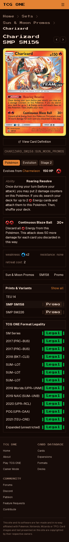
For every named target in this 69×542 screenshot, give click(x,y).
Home (8, 16)
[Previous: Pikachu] (56, 39)
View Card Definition (36, 142)
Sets (27, 16)
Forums (7, 485)
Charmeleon (31, 171)
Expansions (45, 457)
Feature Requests (14, 503)
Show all (57, 288)
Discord (8, 491)
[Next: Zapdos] (63, 39)
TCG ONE (14, 4)
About (7, 457)
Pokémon (11, 163)
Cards (41, 450)
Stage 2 (46, 163)
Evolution (29, 163)
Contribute (9, 509)
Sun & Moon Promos (26, 23)
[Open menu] (63, 5)
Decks (41, 469)
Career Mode (11, 469)
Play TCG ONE (12, 463)
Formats (43, 463)
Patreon (8, 497)
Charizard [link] (15, 28)
